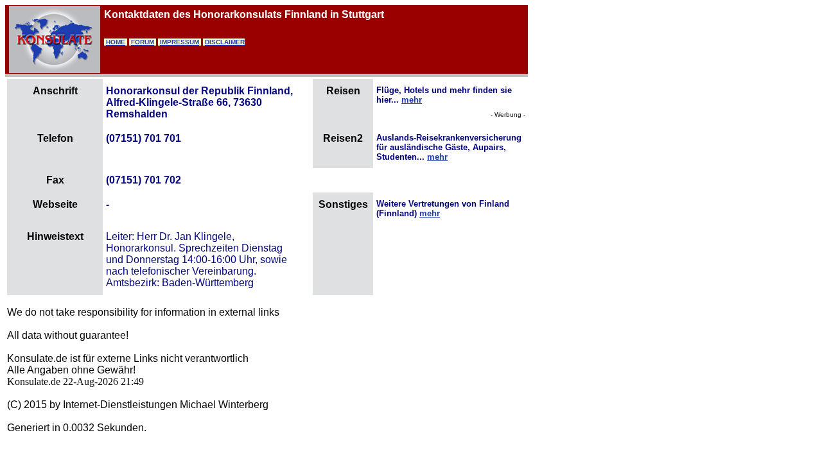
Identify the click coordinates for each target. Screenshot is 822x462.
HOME (115, 42)
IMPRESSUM (179, 42)
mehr (411, 100)
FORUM (142, 42)
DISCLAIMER (225, 42)
